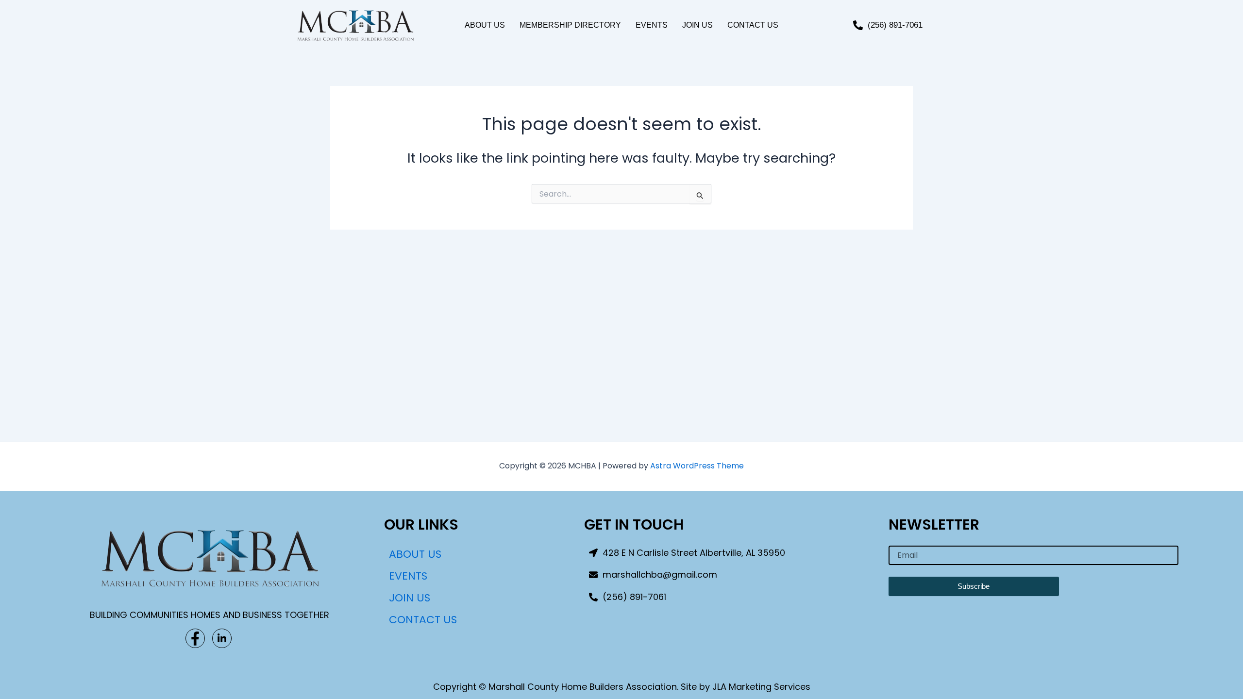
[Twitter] (222, 638)
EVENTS (652, 25)
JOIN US (697, 25)
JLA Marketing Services (761, 687)
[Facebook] (195, 638)
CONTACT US (752, 25)
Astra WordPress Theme (697, 465)
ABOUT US (485, 25)
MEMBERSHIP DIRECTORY (570, 25)
